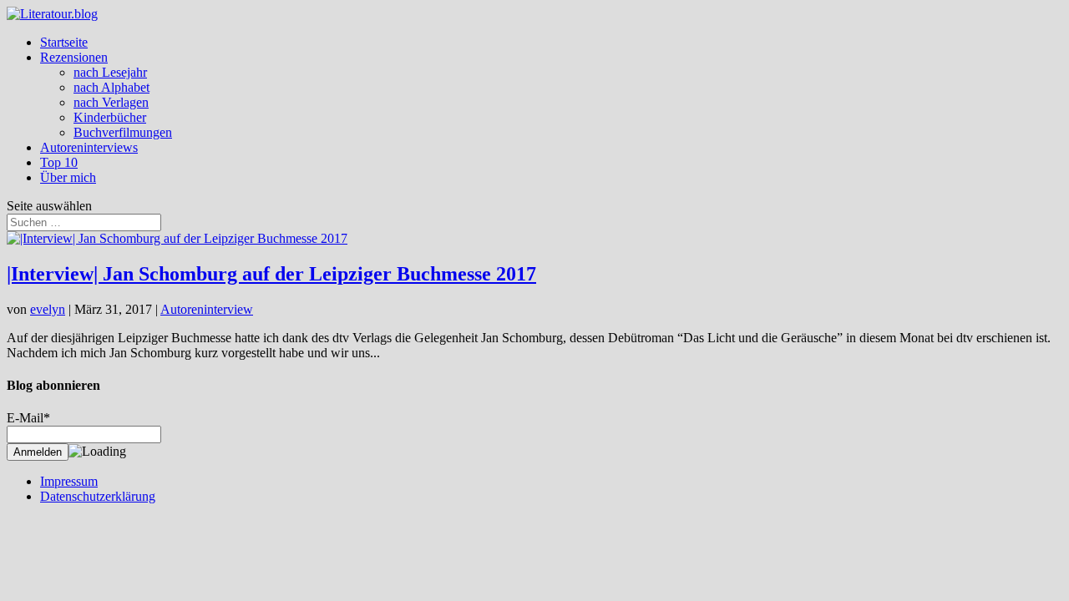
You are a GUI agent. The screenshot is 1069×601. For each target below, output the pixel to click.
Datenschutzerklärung (97, 496)
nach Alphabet (111, 87)
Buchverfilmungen (122, 132)
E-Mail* (28, 418)
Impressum (69, 481)
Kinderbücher (109, 117)
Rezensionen (74, 57)
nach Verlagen (111, 102)
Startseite (64, 42)
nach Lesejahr (110, 72)
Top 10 (59, 162)
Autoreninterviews (89, 147)
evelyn (47, 309)
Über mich (68, 177)
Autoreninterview (206, 309)
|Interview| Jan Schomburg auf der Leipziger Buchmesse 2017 (271, 274)
